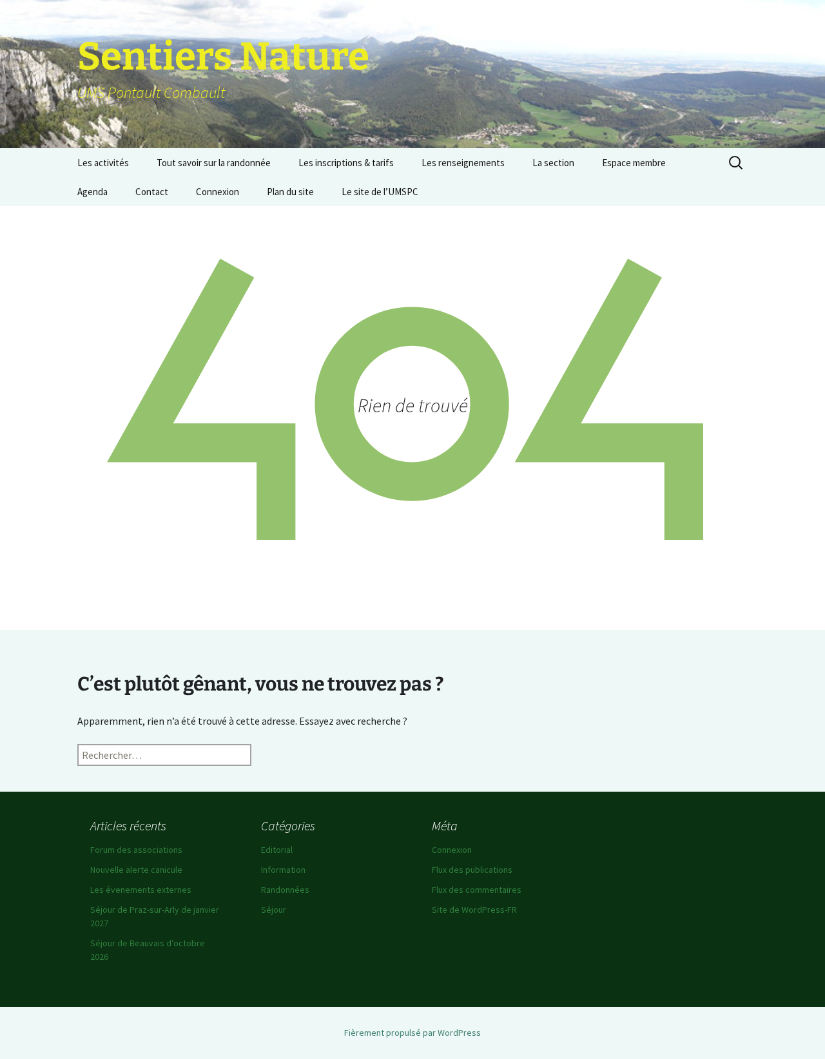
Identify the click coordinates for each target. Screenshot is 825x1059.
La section (553, 163)
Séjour (273, 909)
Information (283, 869)
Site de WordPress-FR (474, 909)
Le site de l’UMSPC (380, 192)
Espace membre (634, 163)
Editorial (277, 849)
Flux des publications (472, 869)
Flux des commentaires (476, 889)
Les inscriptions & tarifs (346, 163)
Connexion (217, 192)
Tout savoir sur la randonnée (214, 163)
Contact (151, 192)
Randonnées (285, 889)
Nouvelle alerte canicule (136, 869)
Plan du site (290, 192)
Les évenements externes (140, 889)
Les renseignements (463, 163)
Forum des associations (136, 849)
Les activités (103, 163)
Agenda (92, 192)
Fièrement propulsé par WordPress (412, 1032)
